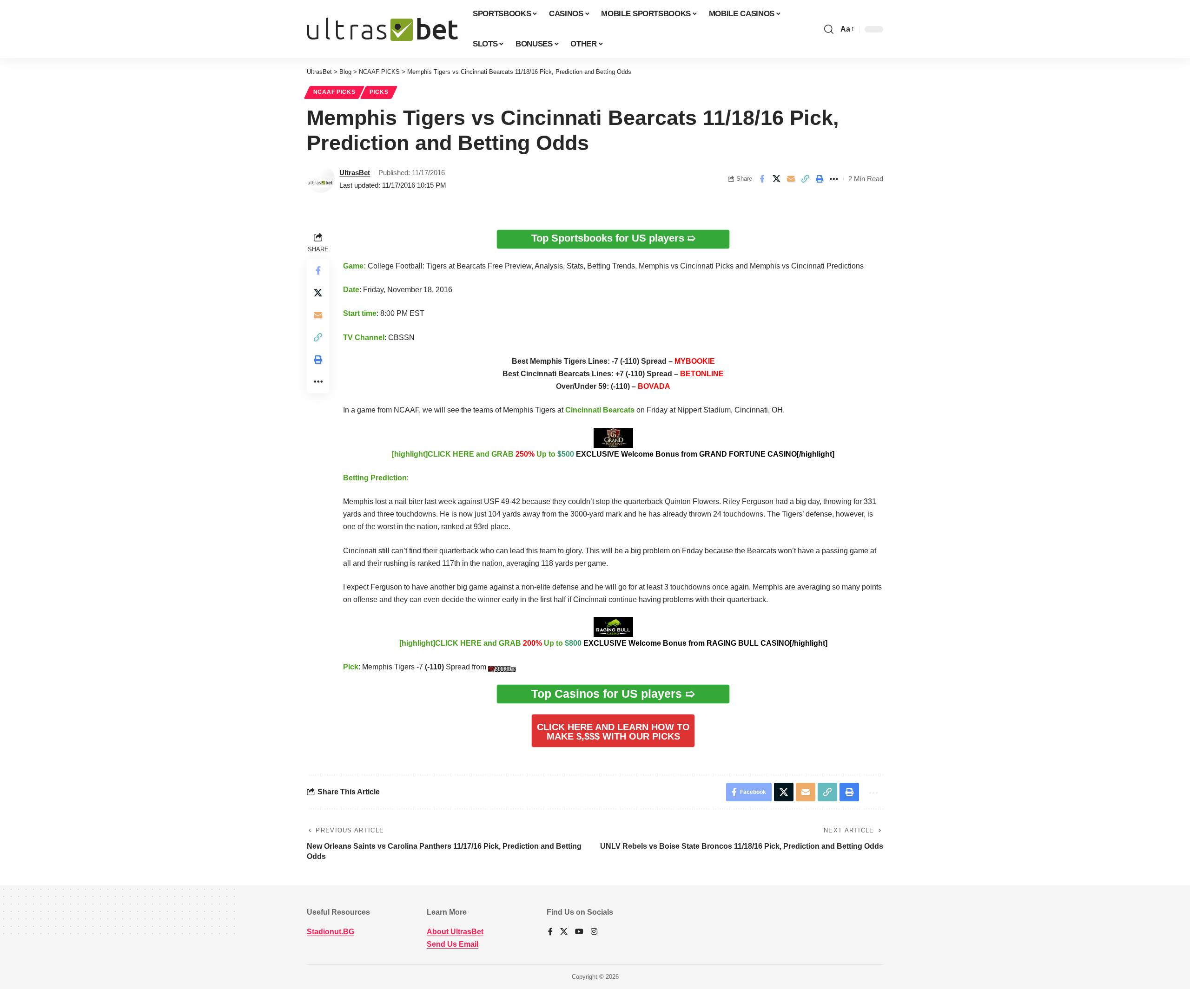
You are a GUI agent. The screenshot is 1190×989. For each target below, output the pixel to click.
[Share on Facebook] (761, 178)
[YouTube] (579, 932)
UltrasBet (354, 173)
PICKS (379, 92)
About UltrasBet (455, 932)
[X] (564, 932)
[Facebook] (550, 932)
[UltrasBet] (382, 29)
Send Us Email (452, 944)
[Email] (790, 178)
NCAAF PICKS (334, 92)
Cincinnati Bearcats (600, 410)
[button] (828, 29)
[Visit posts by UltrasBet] (321, 179)
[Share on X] (776, 178)
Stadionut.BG (330, 932)
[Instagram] (594, 932)
